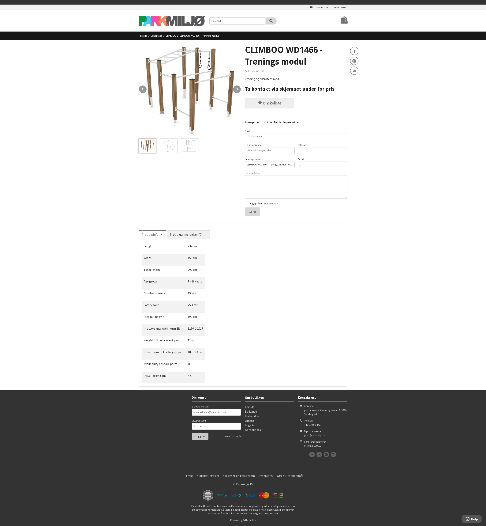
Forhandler (252, 416)
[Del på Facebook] (354, 51)
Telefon (302, 145)
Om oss (250, 420)
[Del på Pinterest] (354, 61)
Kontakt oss (253, 430)
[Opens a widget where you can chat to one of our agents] (471, 519)
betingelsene (270, 203)
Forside (143, 35)
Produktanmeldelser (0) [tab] (186, 235)
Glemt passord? (233, 436)
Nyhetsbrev (265, 476)
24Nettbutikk (249, 520)
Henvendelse (252, 173)
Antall (301, 159)
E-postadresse (253, 145)
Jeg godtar (263, 203)
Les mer (274, 513)
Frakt (189, 476)
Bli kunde (251, 411)
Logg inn (250, 425)
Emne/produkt (253, 159)
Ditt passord (199, 420)
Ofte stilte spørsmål (290, 476)
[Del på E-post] (354, 70)
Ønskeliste (271, 103)
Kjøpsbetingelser (208, 476)
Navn (247, 131)
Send (252, 212)
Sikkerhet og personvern (239, 476)
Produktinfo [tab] (150, 235)
